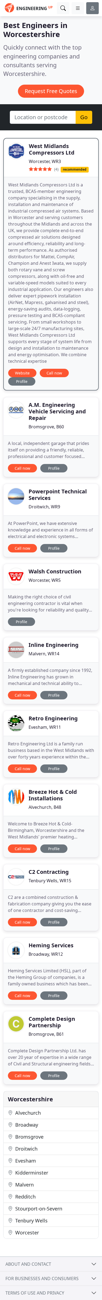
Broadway (26, 1124)
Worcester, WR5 (45, 580)
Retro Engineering (53, 718)
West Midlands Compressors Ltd (52, 149)
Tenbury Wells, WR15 (50, 881)
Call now (54, 373)
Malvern (24, 1184)
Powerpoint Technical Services (58, 495)
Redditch (25, 1196)
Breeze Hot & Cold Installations (53, 795)
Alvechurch (27, 1113)
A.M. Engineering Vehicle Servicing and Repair (57, 411)
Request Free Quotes (51, 91)
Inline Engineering (54, 645)
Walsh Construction (55, 571)
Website (22, 373)
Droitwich (26, 1148)
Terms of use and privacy (34, 1293)
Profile (21, 381)
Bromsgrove (29, 1136)
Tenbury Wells (31, 1220)
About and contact (28, 1264)
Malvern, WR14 (44, 654)
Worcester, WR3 (45, 161)
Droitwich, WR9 (44, 507)
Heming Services (51, 945)
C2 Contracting (49, 871)
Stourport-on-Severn (38, 1208)
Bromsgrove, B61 (46, 1034)
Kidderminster (31, 1172)
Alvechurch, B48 (45, 807)
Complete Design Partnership (52, 1022)
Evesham (25, 1160)
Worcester (26, 1232)
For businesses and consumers (42, 1278)
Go (84, 117)
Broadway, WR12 (46, 954)
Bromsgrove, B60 (46, 427)
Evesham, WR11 (45, 727)
